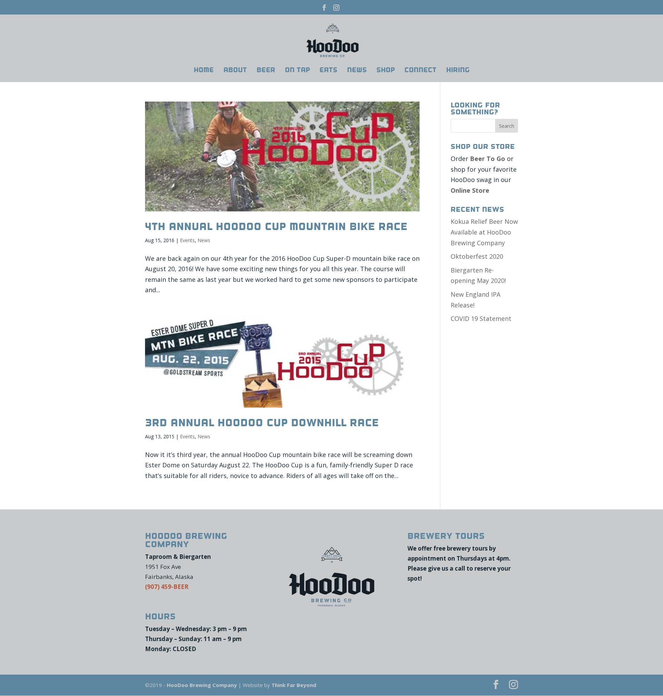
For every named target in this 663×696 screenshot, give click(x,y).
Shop (385, 71)
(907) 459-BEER (167, 587)
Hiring (458, 71)
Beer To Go (487, 158)
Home (204, 71)
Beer (266, 71)
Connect (420, 71)
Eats (328, 71)
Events (187, 240)
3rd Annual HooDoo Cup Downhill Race (262, 423)
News (357, 71)
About (235, 71)
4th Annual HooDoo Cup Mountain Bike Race (276, 226)
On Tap (297, 71)
